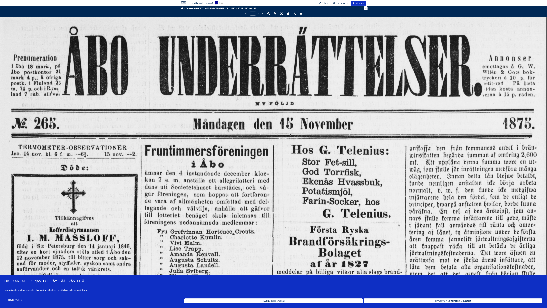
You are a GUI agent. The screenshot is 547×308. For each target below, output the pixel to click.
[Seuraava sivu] (262, 13)
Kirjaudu (359, 3)
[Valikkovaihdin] (366, 8)
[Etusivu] (182, 8)
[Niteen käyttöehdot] (288, 13)
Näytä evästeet (15, 299)
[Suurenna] (269, 13)
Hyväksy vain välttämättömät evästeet (453, 301)
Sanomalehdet (194, 8)
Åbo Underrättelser (216, 8)
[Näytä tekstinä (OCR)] (294, 13)
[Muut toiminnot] (301, 13)
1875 (233, 8)
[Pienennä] (275, 13)
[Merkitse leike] (281, 13)
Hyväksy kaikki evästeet (273, 301)
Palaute (325, 3)
